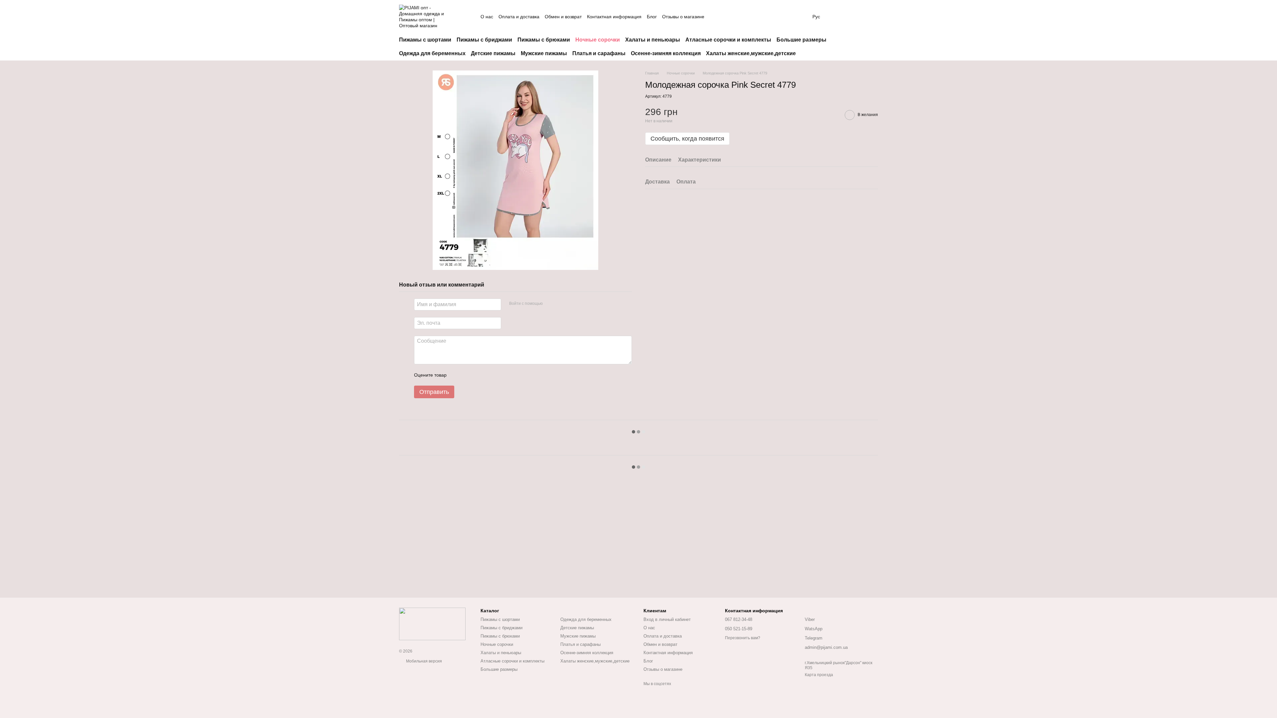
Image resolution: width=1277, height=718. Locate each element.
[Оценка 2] (468, 375)
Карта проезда (819, 674)
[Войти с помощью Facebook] (550, 303)
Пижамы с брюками (543, 40)
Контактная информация (614, 16)
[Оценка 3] (479, 375)
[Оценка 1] (457, 375)
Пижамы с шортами (425, 40)
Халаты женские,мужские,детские (751, 53)
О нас (487, 16)
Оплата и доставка (518, 16)
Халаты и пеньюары (652, 40)
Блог (652, 16)
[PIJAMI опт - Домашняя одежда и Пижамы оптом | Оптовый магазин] (432, 623)
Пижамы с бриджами (484, 40)
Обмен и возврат (563, 16)
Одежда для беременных (432, 53)
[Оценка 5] (500, 375)
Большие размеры (801, 40)
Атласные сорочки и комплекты (728, 40)
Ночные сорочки (597, 40)
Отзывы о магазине (683, 16)
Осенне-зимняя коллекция (666, 53)
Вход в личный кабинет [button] (667, 619)
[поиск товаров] (791, 16)
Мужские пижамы (544, 53)
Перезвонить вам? (742, 638)
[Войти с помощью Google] (561, 303)
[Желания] (855, 16)
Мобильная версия (423, 661)
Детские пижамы (493, 53)
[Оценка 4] (489, 375)
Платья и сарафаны (599, 53)
